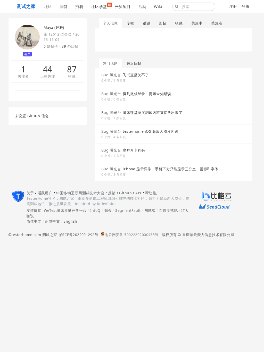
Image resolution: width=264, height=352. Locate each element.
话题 (146, 23)
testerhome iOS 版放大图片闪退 (150, 131)
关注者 (23, 76)
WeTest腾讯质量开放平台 (65, 210)
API (138, 192)
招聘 (79, 6)
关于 (30, 192)
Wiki (158, 6)
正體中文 (52, 221)
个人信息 (110, 23)
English (70, 221)
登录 (245, 6)
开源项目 (123, 6)
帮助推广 (152, 192)
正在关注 (47, 76)
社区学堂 (101, 6)
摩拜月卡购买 (134, 150)
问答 (64, 6)
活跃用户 (45, 192)
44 (47, 69)
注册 (233, 6)
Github (125, 192)
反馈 (112, 192)
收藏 (72, 76)
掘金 (108, 210)
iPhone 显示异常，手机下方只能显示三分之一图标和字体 (170, 168)
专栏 (130, 23)
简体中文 (34, 221)
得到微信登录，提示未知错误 (147, 93)
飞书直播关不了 (136, 74)
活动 (142, 6)
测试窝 (149, 210)
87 (72, 69)
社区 (48, 6)
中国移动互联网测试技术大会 (80, 192)
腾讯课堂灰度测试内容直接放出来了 (152, 112)
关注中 (196, 23)
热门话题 (110, 63)
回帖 (162, 23)
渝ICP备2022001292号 (77, 234)
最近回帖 (134, 63)
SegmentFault (128, 210)
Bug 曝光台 (111, 74)
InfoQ (95, 210)
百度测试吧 (168, 210)
